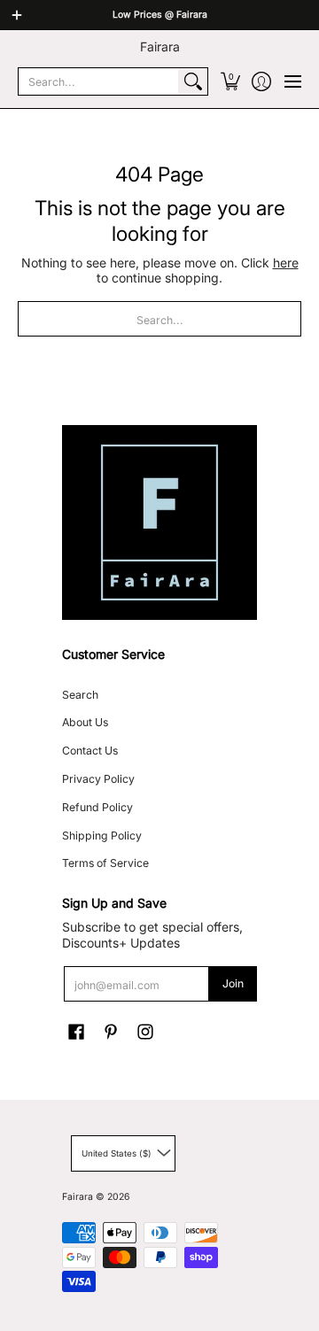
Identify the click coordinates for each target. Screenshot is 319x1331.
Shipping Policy (102, 835)
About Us (85, 722)
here (286, 262)
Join (233, 983)
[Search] (193, 81)
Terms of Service (105, 863)
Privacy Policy (98, 778)
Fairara (160, 46)
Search (80, 694)
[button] (229, 81)
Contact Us (90, 750)
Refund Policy (97, 807)
